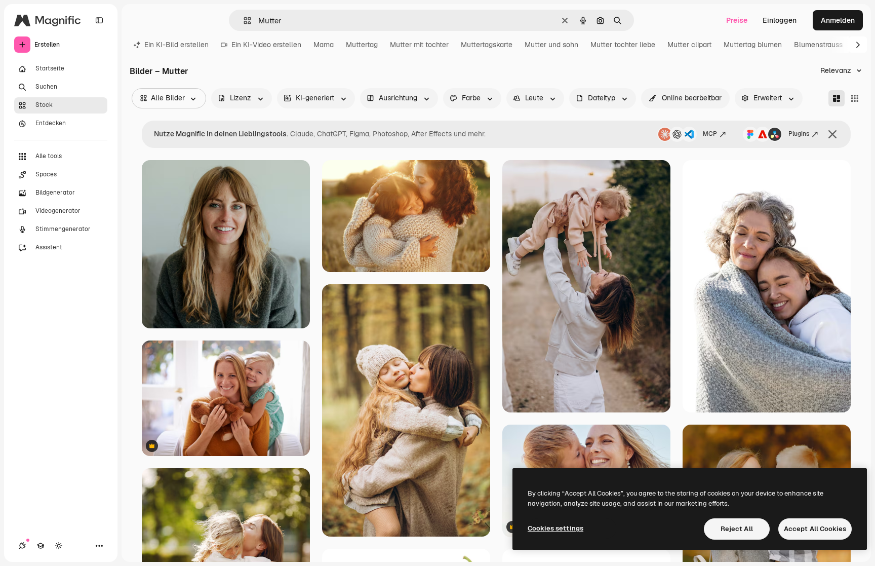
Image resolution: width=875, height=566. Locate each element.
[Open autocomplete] (243, 20)
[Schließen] (832, 134)
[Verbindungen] (22, 546)
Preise (736, 20)
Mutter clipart (689, 44)
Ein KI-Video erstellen (266, 44)
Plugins (798, 134)
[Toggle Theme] (59, 546)
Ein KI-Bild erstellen (176, 44)
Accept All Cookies (815, 528)
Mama (323, 44)
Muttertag (362, 44)
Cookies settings (555, 528)
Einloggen (780, 20)
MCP (710, 134)
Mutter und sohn (551, 44)
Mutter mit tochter (419, 44)
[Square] (855, 98)
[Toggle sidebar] (99, 20)
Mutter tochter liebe (622, 44)
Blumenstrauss (818, 44)
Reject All (737, 528)
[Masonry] (836, 98)
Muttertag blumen (753, 44)
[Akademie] (40, 546)
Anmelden (838, 20)
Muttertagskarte (486, 44)
